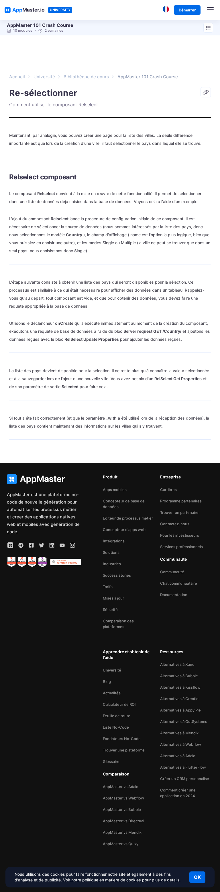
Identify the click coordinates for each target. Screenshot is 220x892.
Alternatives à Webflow (180, 744)
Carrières (168, 489)
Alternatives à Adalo (177, 755)
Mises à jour (113, 598)
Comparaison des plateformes (118, 624)
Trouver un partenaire (179, 512)
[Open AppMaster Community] (10, 545)
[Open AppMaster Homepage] (44, 479)
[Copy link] (206, 92)
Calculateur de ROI (119, 704)
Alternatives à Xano (177, 664)
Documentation (173, 594)
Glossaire (111, 761)
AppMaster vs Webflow (123, 798)
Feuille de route (116, 715)
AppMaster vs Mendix (122, 832)
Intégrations (114, 541)
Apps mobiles (115, 489)
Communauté (172, 572)
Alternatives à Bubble (179, 675)
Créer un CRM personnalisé (184, 778)
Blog (107, 681)
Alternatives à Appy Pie (180, 710)
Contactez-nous (174, 524)
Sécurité (110, 609)
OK (197, 877)
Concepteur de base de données (124, 504)
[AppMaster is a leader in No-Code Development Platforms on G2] (11, 562)
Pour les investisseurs (179, 535)
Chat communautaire (178, 583)
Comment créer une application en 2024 (178, 793)
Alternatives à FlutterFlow (183, 767)
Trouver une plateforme (124, 750)
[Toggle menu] (210, 10)
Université (112, 670)
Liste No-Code (116, 727)
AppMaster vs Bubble (122, 809)
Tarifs (108, 586)
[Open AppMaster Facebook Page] (31, 545)
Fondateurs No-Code (122, 738)
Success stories (117, 575)
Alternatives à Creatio (179, 698)
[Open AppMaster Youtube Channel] (62, 545)
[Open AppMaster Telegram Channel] (20, 545)
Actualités (112, 693)
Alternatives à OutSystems (183, 721)
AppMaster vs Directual (123, 821)
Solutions (111, 552)
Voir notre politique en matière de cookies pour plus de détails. (122, 879)
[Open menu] (208, 28)
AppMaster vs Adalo (120, 786)
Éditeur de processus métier (128, 518)
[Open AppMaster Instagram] (72, 545)
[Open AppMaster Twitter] (41, 545)
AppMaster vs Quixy (120, 843)
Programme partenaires (181, 501)
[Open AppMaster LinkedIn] (51, 545)
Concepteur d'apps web (124, 529)
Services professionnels (181, 546)
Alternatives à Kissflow (180, 687)
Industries (112, 564)
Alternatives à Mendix (179, 733)
